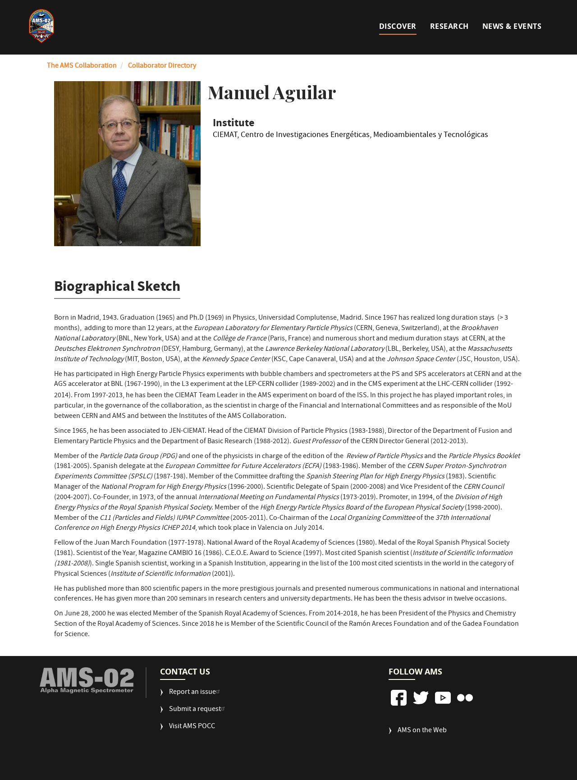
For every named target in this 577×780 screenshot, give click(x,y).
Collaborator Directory (162, 66)
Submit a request (195, 710)
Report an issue (192, 693)
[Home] (41, 26)
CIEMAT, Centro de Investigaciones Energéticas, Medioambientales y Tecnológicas (350, 137)
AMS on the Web (422, 731)
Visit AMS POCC (192, 727)
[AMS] (87, 680)
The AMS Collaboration (82, 66)
